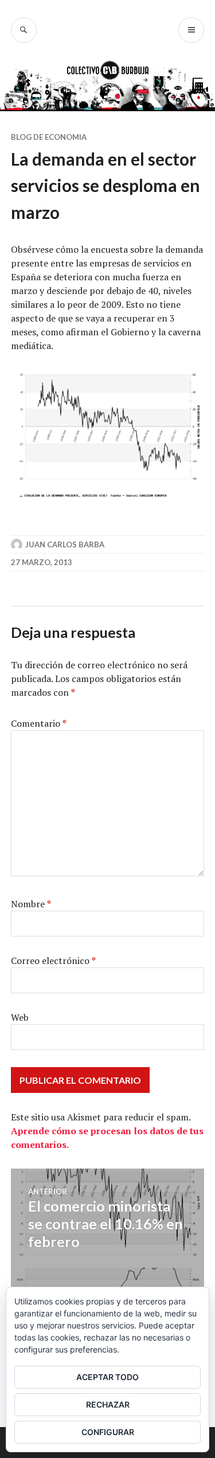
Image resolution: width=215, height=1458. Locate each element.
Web (20, 1017)
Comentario (39, 723)
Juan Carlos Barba (64, 544)
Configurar (107, 1432)
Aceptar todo (107, 1377)
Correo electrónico (53, 960)
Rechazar (108, 1404)
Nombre (31, 903)
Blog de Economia (49, 137)
